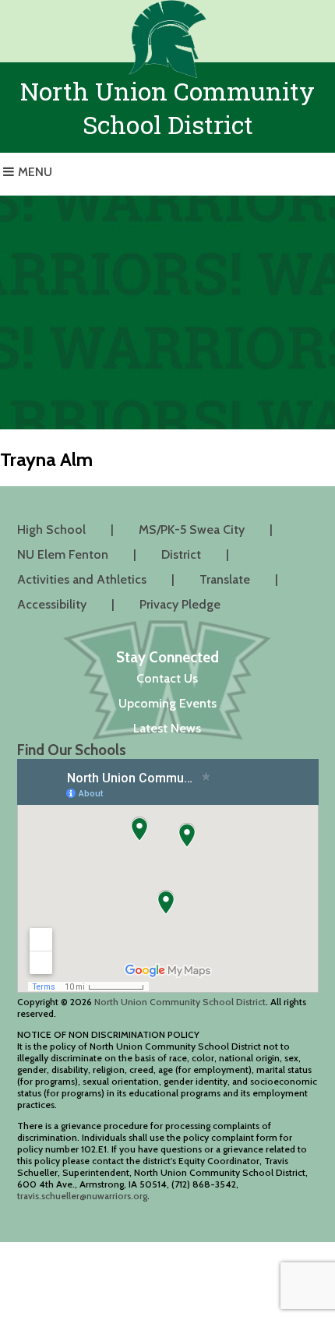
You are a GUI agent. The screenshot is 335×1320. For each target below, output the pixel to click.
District (181, 554)
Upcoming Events (167, 703)
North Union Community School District (180, 1002)
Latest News (167, 728)
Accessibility (51, 604)
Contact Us (167, 678)
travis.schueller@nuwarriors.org (82, 1196)
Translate (224, 579)
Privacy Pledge (179, 604)
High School (51, 529)
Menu (35, 171)
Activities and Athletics (81, 579)
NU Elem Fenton (62, 554)
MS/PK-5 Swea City (192, 529)
